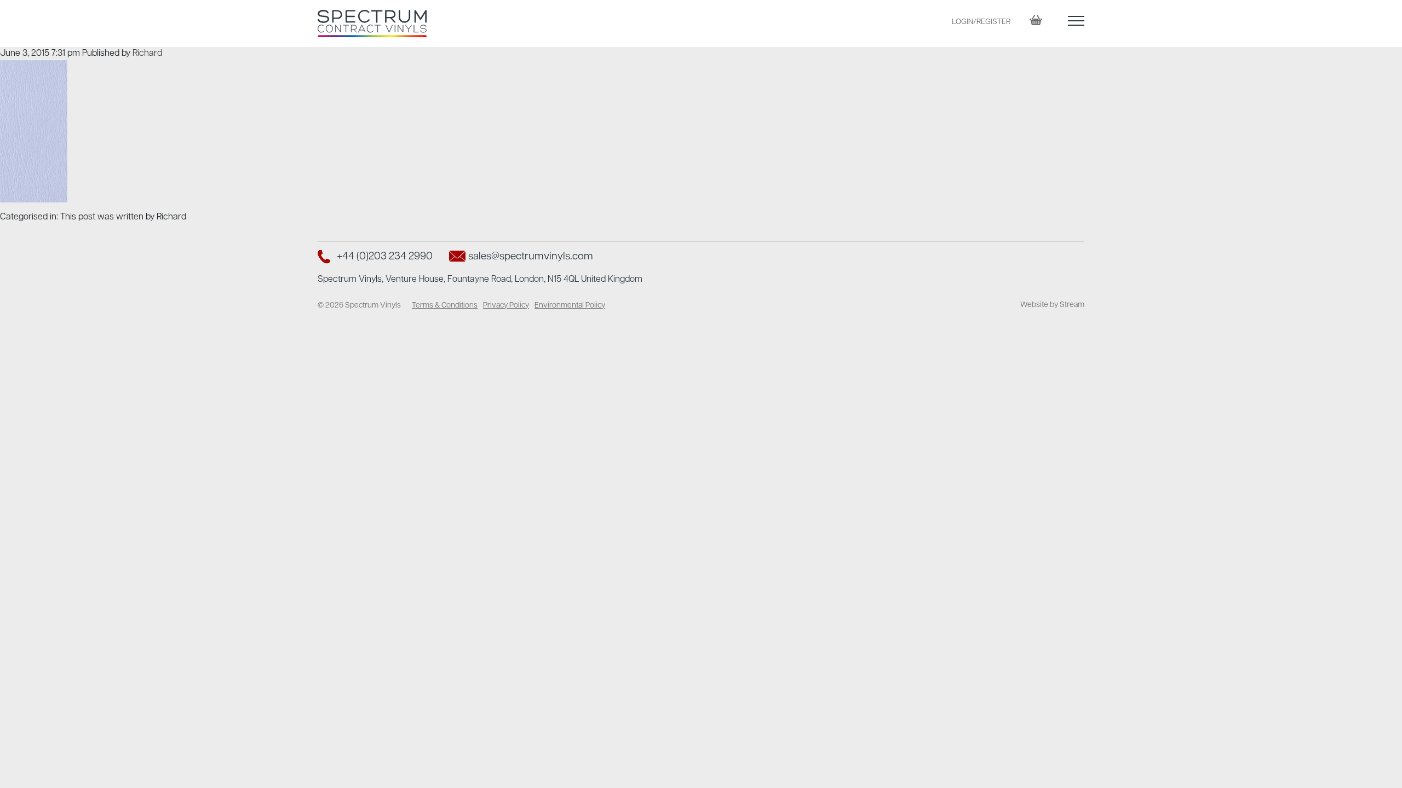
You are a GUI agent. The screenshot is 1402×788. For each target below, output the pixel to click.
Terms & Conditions (445, 306)
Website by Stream (1052, 305)
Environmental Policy (570, 306)
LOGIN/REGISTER (981, 22)
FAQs (1137, 167)
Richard (147, 53)
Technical (1148, 145)
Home (1139, 58)
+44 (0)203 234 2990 (385, 257)
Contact (1144, 189)
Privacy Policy (506, 306)
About (1139, 101)
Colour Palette (1158, 79)
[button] (1076, 23)
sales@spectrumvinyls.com (530, 257)
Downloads (1152, 123)
